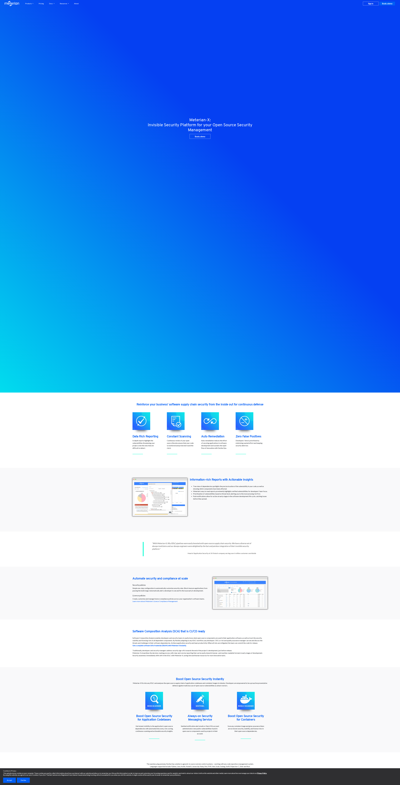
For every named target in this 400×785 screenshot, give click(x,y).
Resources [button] (64, 3)
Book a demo (387, 3)
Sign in (370, 3)
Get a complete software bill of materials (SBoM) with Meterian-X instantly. (159, 645)
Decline (23, 780)
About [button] (76, 3)
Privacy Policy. (262, 773)
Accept (9, 780)
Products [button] (28, 3)
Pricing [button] (41, 3)
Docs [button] (51, 3)
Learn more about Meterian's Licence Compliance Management (155, 601)
